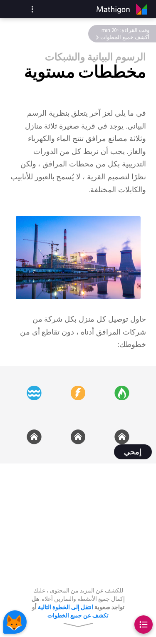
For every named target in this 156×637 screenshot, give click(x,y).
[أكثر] (32, 9)
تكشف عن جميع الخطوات (78, 615)
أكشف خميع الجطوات (124, 37)
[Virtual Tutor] (15, 622)
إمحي (132, 452)
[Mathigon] (123, 9)
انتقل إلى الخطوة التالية (65, 607)
